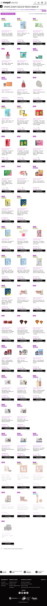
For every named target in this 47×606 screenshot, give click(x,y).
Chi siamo (3, 582)
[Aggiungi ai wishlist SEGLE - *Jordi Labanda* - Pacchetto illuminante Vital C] (39, 167)
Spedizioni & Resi (13, 582)
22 (6, 31)
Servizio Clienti (13, 579)
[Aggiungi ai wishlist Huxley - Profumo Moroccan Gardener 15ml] (39, 78)
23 (22, 31)
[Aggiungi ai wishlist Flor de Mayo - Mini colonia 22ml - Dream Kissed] (8, 49)
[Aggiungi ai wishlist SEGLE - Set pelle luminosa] (8, 78)
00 (2, 388)
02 (33, 119)
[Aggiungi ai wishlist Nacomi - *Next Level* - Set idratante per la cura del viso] (8, 107)
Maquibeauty (4, 579)
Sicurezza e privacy (26, 579)
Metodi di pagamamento (14, 585)
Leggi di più (44, 10)
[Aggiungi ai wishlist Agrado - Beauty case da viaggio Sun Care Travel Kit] (23, 49)
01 (17, 31)
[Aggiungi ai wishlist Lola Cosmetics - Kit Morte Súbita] (8, 521)
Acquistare (8, 43)
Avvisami (8, 487)
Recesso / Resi (12, 583)
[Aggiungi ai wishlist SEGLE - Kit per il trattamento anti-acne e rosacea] (23, 346)
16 (5, 31)
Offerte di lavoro (4, 583)
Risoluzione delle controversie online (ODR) (30, 587)
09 (8, 31)
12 (8, 446)
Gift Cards (3, 585)
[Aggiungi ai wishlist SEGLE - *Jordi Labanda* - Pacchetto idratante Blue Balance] (39, 346)
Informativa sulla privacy (26, 583)
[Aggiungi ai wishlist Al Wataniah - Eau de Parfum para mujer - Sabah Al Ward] (8, 493)
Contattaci (11, 587)
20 (5, 388)
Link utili (43, 579)
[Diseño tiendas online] (35, 598)
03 (17, 90)
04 (2, 31)
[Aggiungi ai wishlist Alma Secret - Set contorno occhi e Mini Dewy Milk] (8, 227)
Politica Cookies (24, 585)
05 (36, 61)
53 (6, 388)
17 (20, 31)
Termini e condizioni (25, 582)
